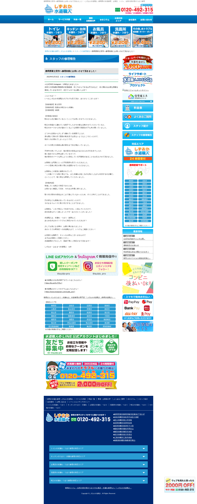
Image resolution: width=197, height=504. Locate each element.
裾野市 (53, 319)
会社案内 (132, 19)
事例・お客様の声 (91, 19)
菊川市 (53, 323)
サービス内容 (64, 19)
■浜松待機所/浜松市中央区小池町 (126, 417)
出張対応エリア (119, 19)
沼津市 (89, 305)
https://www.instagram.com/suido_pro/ (59, 292)
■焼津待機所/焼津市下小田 (123, 426)
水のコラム (105, 19)
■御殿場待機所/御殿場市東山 (124, 440)
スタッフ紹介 (143, 399)
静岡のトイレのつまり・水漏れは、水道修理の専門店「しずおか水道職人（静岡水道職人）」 (80, 297)
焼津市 (89, 312)
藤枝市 (53, 316)
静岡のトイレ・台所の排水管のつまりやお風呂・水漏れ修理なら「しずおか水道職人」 (98, 488)
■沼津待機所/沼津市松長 (122, 423)
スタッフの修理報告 (82, 51)
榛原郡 (89, 326)
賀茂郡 (107, 323)
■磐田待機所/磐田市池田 (122, 432)
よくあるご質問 (119, 399)
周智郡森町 (107, 326)
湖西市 (71, 319)
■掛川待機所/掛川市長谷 (122, 434)
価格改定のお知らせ (131, 245)
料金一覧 (78, 19)
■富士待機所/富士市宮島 (122, 420)
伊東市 (89, 309)
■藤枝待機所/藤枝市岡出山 (123, 429)
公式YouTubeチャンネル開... (134, 239)
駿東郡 (71, 326)
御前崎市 (107, 319)
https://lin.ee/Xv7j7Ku (53, 283)
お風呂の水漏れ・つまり (98, 405)
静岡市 (53, 305)
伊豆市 (89, 319)
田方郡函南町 (54, 326)
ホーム (50, 19)
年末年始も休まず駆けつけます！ (136, 252)
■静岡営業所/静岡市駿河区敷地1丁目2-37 (129, 414)
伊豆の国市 (71, 323)
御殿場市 (71, 316)
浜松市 (71, 305)
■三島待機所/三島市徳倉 (122, 437)
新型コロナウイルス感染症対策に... (136, 258)
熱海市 (107, 305)
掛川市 (107, 312)
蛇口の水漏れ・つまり (138, 405)
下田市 (107, 316)
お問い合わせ (146, 19)
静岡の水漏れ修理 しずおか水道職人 (59, 51)
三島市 (53, 309)
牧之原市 (89, 323)
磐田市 (71, 312)
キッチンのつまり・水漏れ (77, 405)
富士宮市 (71, 309)
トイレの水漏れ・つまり (56, 405)
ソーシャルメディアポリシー (79, 402)
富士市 (53, 312)
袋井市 (89, 316)
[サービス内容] (60, 19)
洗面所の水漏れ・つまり (119, 405)
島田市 (107, 309)
